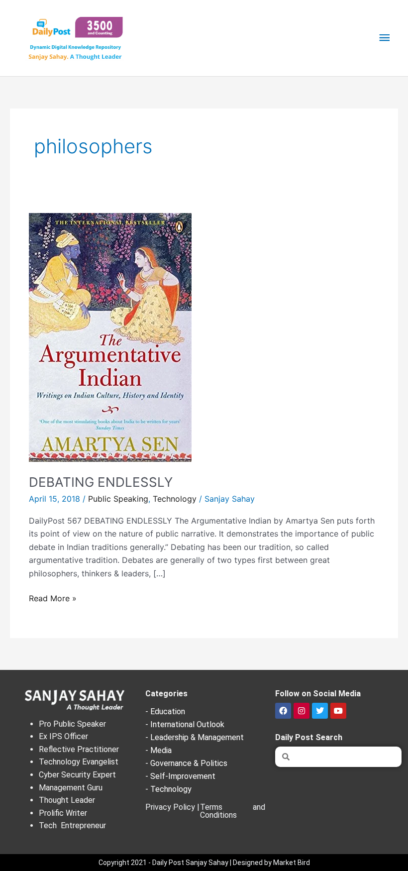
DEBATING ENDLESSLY (101, 482)
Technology (175, 499)
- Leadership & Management (194, 737)
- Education (165, 711)
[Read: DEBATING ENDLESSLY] (110, 336)
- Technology (168, 789)
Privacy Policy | (172, 807)
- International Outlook (184, 724)
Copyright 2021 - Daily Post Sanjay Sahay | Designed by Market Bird (204, 863)
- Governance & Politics (186, 763)
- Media (158, 750)
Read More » (53, 597)
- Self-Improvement (180, 776)
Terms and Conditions (232, 811)
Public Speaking (118, 499)
